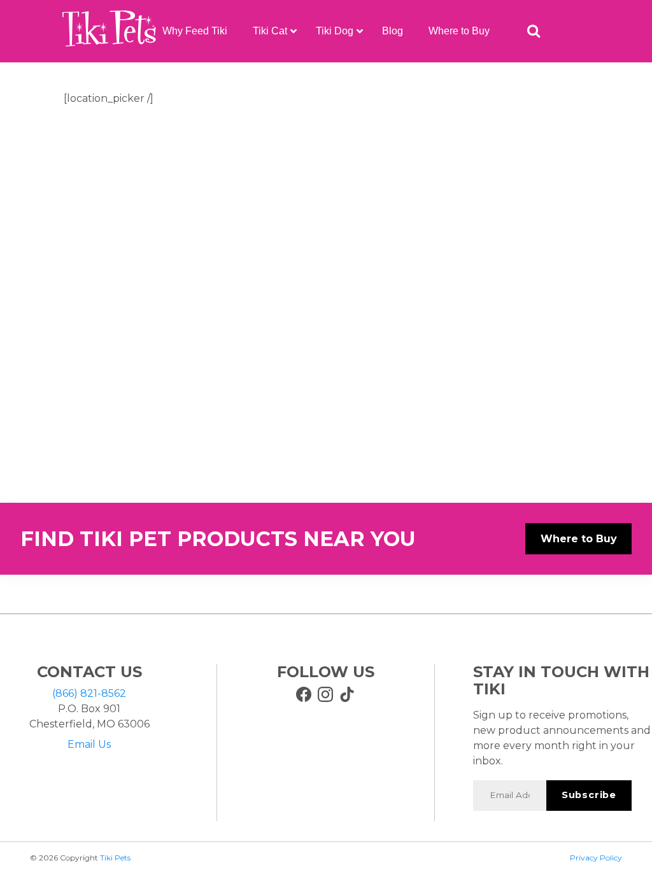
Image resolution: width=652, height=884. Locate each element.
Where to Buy (579, 539)
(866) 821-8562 (89, 693)
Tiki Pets (115, 857)
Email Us (89, 744)
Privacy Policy (596, 857)
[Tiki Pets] (109, 31)
